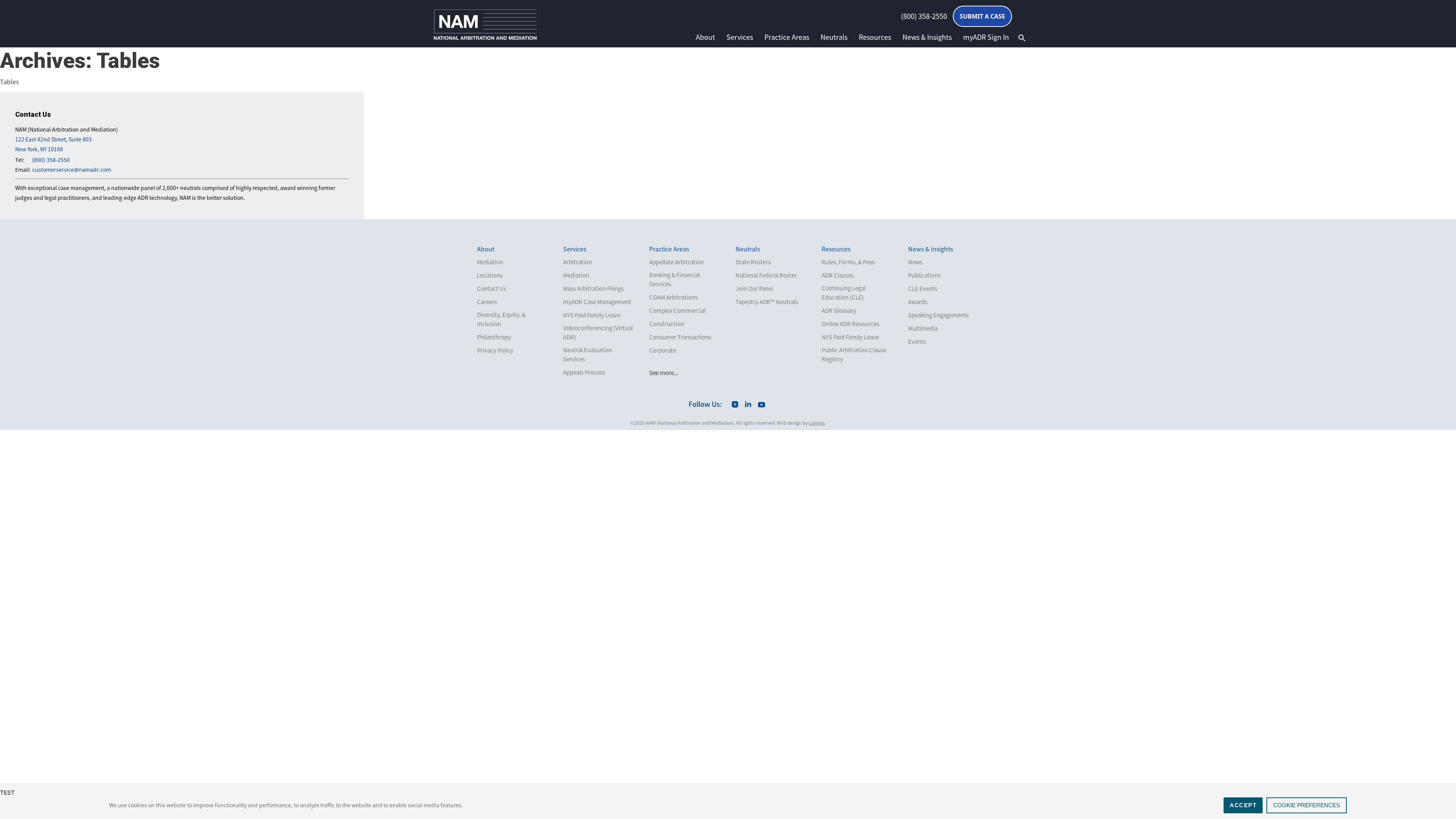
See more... (663, 373)
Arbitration (577, 262)
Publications (924, 275)
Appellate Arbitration (676, 262)
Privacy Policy (495, 350)
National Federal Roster (766, 275)
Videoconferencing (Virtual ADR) (598, 332)
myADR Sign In (986, 37)
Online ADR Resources (850, 324)
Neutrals (834, 37)
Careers (487, 302)
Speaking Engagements (938, 315)
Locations (490, 275)
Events (917, 341)
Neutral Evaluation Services (587, 354)
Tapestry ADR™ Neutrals (767, 302)
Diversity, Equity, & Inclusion (501, 319)
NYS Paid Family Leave (591, 315)
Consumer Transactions (680, 337)
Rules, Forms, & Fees (848, 262)
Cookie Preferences (1306, 805)
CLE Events (922, 288)
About (705, 37)
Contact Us (491, 288)
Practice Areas (786, 37)
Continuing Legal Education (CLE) (844, 292)
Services (739, 37)
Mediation (490, 262)
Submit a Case (982, 16)
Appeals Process (584, 372)
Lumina (817, 422)
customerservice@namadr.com (71, 169)
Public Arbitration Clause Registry (854, 354)
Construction (666, 324)
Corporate (662, 350)
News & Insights (927, 37)
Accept (1243, 805)
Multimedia (923, 328)
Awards (917, 302)
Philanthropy (494, 337)
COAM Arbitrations (673, 297)
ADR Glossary (839, 310)
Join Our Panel (754, 288)
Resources (875, 37)
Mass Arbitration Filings (593, 288)
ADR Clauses (838, 275)
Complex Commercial (677, 310)
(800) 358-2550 (924, 16)
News (915, 262)
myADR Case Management (597, 302)
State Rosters (753, 262)
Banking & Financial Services (674, 279)
